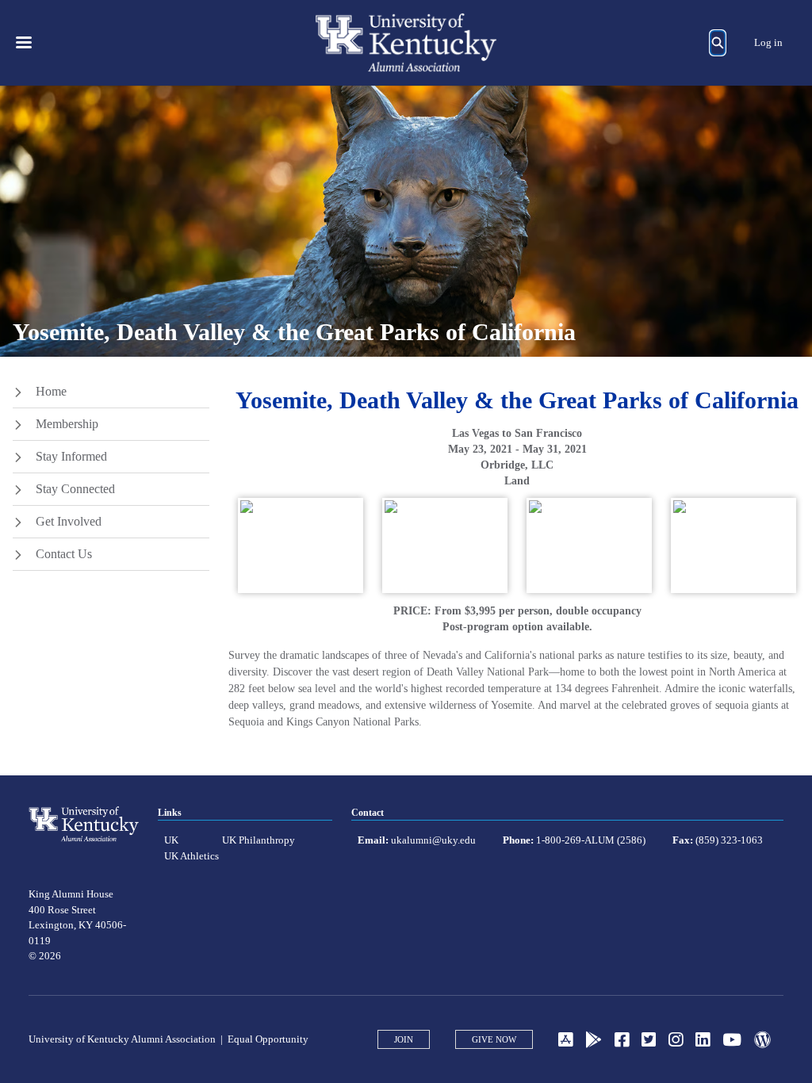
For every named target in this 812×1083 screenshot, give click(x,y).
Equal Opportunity (268, 1039)
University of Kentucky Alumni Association (122, 1039)
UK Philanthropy (258, 840)
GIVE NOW (494, 1039)
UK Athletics (191, 856)
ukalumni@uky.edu (433, 840)
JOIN (403, 1039)
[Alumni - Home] (406, 43)
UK (171, 840)
